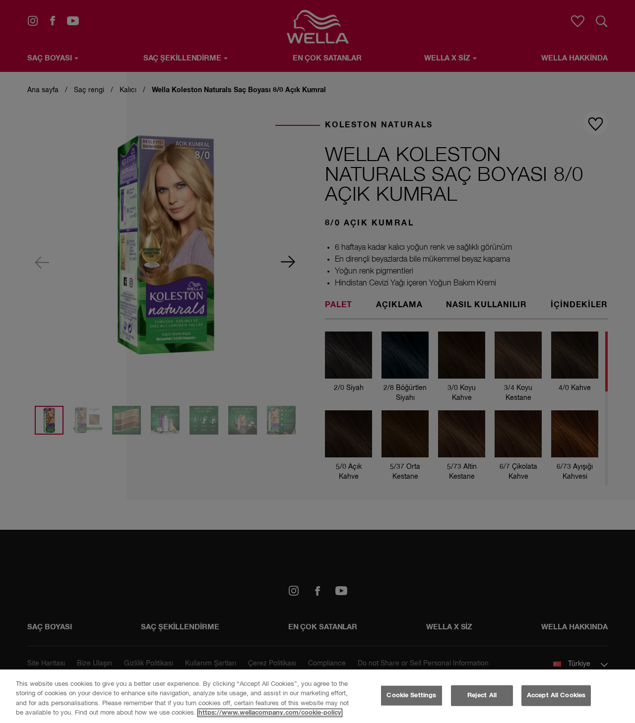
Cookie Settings (411, 695)
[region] (317, 696)
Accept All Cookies (556, 695)
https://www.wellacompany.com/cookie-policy (269, 713)
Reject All (482, 695)
